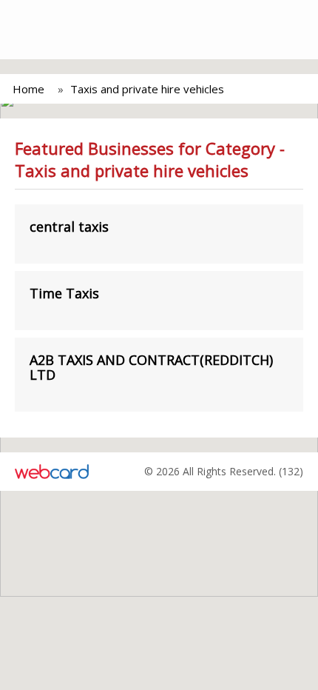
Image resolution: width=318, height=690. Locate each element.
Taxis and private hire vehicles (147, 88)
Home (28, 88)
